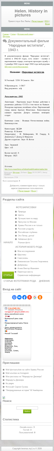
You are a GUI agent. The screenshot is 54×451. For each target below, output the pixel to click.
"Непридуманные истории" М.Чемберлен (24, 390)
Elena (30, 172)
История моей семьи (25, 34)
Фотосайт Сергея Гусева (17, 387)
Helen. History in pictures (31, 13)
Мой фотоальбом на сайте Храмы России (25, 370)
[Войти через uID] (14, 297)
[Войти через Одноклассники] (40, 297)
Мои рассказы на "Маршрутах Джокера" (24, 376)
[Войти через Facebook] (24, 297)
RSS (47, 21)
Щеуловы (6, 36)
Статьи (13, 34)
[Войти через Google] (34, 297)
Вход (47, 24)
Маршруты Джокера (15, 380)
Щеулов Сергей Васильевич (16, 67)
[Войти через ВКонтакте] (19, 297)
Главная (6, 34)
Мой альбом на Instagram (17, 373)
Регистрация (37, 21)
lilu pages (10, 383)
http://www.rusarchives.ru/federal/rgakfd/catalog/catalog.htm (26, 169)
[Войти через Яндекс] (29, 297)
